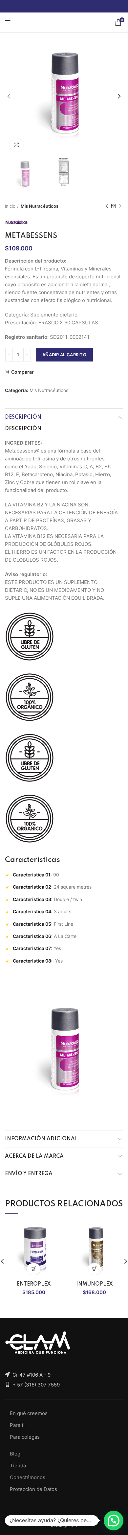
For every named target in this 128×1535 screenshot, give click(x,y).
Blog (15, 1454)
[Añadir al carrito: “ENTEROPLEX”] (33, 1269)
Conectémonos (27, 1477)
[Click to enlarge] (16, 144)
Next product (120, 206)
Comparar (22, 372)
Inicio (10, 206)
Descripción (23, 417)
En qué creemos (29, 1413)
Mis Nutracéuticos (39, 206)
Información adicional (41, 1139)
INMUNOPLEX (94, 1284)
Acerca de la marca (34, 1156)
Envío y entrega (29, 1173)
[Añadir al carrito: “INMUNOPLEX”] (94, 1269)
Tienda (18, 1465)
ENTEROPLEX (34, 1284)
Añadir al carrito (64, 354)
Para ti (17, 1425)
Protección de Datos (33, 1489)
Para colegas (25, 1437)
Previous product (106, 206)
